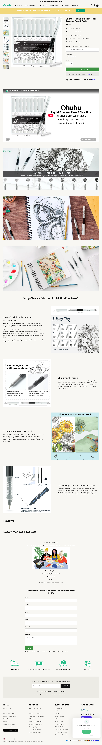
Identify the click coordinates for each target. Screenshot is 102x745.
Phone (27, 619)
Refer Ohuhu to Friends (36, 716)
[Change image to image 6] (6, 54)
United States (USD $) (10, 739)
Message (28, 634)
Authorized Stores (8, 727)
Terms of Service (62, 651)
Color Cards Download (61, 729)
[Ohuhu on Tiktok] (89, 714)
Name (27, 597)
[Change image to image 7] (6, 61)
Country (27, 604)
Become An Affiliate (35, 732)
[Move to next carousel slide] (97, 532)
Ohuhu (13, 741)
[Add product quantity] (71, 63)
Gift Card (31, 719)
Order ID (27, 627)
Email (27, 612)
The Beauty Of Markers (62, 735)
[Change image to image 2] (6, 26)
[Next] (82, 1)
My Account (58, 711)
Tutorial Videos (59, 724)
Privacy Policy (52, 651)
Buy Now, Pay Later (35, 711)
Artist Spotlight (33, 727)
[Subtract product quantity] (67, 63)
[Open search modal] (91, 5)
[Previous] (20, 1)
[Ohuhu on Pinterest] (86, 714)
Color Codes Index (60, 727)
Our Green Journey (35, 729)
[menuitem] (18, 5)
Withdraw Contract (10, 730)
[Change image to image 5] (6, 47)
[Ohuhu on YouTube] (93, 714)
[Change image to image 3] (6, 33)
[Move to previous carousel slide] (94, 532)
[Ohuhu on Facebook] (81, 714)
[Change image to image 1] (6, 20)
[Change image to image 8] (6, 68)
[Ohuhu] (7, 5)
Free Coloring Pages (61, 732)
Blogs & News (59, 721)
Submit (29, 648)
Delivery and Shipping (10, 716)
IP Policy (6, 721)
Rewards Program (34, 713)
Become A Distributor (35, 708)
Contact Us (58, 713)
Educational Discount (35, 721)
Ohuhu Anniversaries (35, 724)
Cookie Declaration (9, 724)
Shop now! (80, 10)
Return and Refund (9, 713)
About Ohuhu (59, 708)
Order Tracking (59, 716)
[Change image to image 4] (6, 40)
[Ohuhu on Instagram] (84, 714)
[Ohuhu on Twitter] (91, 714)
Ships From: (77, 46)
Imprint (5, 719)
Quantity (68, 60)
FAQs (56, 719)
